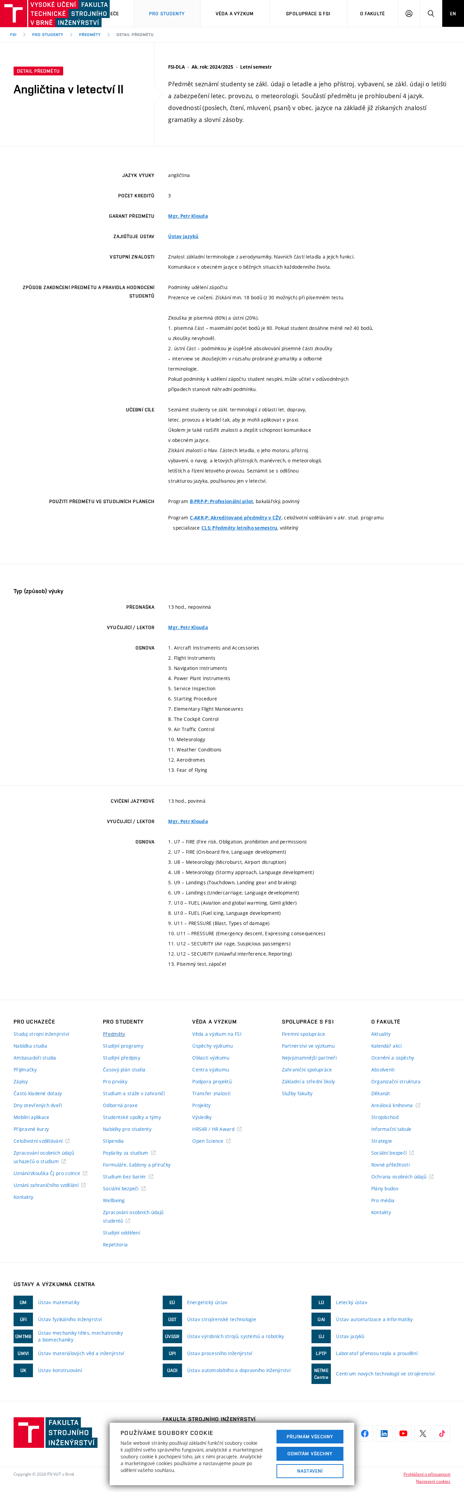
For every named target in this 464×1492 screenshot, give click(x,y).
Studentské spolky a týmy (132, 1117)
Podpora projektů (211, 1081)
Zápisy (21, 1081)
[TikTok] (442, 1433)
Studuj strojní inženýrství (41, 1034)
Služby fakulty (297, 1093)
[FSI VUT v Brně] (34, 13)
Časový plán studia (124, 1069)
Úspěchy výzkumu (212, 1046)
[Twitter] (423, 1433)
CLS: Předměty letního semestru (239, 528)
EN (453, 13)
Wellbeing (114, 1200)
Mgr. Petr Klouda (188, 216)
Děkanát (380, 1093)
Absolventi (383, 1069)
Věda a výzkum (235, 13)
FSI (13, 34)
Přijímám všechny (310, 1436)
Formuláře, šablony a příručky (137, 1164)
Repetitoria (115, 1244)
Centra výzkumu (210, 1069)
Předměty (90, 34)
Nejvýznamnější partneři (309, 1057)
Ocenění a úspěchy (392, 1057)
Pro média (383, 1200)
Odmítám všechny (310, 1453)
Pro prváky (115, 1081)
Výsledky (202, 1117)
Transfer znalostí (211, 1093)
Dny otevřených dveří (38, 1105)
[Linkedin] (384, 1433)
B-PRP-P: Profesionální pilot (221, 501)
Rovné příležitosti (390, 1164)
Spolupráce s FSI (308, 13)
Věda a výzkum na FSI (217, 1034)
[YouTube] (403, 1433)
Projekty (201, 1105)
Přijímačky (25, 1069)
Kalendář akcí (386, 1046)
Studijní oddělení (121, 1232)
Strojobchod (384, 1117)
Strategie (381, 1141)
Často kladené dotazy (38, 1093)
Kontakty (23, 1197)
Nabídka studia (30, 1046)
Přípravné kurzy (31, 1129)
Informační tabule (391, 1129)
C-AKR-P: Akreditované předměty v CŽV (236, 518)
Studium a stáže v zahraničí (134, 1093)
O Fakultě (372, 13)
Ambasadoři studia (35, 1057)
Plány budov (384, 1188)
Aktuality (381, 1034)
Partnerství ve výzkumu (308, 1046)
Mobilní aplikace (31, 1117)
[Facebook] (365, 1433)
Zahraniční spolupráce (307, 1069)
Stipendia (113, 1141)
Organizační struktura (396, 1081)
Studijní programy (123, 1046)
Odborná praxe (120, 1105)
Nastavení (310, 1471)
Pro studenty (167, 13)
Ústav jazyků (183, 236)
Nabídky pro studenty (127, 1129)
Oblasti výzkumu (210, 1057)
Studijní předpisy (121, 1057)
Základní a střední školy (308, 1081)
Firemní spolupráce (303, 1034)
